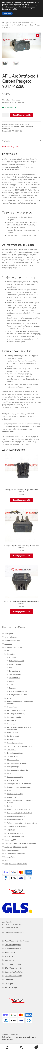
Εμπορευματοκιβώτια (12, 640)
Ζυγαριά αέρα (12, 756)
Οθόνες (9, 806)
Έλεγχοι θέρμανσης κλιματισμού (19, 746)
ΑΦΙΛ (13, 25)
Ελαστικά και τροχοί (12, 637)
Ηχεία (9, 773)
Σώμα (6, 860)
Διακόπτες (11, 739)
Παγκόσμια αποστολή (13, 976)
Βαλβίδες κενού (13, 736)
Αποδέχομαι (7, 13)
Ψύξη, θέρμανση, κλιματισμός (15, 864)
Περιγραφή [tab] (6, 141)
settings (14, 10)
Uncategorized (9, 634)
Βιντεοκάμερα (14, 671)
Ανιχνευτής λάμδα (14, 717)
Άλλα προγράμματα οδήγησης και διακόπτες (20, 702)
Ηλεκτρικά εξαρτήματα (24, 23)
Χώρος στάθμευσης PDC (18, 695)
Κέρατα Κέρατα (12, 780)
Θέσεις (11, 681)
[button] (37, 35)
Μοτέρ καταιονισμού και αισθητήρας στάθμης (20, 802)
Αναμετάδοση (12, 707)
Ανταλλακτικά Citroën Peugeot (16, 941)
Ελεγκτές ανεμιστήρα (15, 743)
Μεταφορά (9, 960)
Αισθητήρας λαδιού (16, 661)
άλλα (9, 698)
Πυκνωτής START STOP (15, 820)
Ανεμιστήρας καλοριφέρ (16, 714)
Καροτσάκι (9, 956)
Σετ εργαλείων (10, 857)
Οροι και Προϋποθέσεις (14, 972)
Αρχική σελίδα (10, 23)
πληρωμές (9, 983)
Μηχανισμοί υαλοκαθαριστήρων (19, 787)
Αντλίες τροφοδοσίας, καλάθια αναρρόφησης (19, 728)
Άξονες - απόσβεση (16, 664)
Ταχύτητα (12, 688)
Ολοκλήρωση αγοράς (13, 968)
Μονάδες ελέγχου (13, 797)
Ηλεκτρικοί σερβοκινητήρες (17, 763)
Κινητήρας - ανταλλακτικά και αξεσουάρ (20, 843)
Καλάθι (33, 1045)
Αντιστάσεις (11, 720)
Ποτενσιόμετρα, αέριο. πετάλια (18, 809)
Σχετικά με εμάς (11, 987)
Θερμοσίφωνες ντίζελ (15, 777)
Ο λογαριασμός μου (13, 964)
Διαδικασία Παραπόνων (14, 948)
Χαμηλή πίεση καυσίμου (18, 691)
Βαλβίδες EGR (12, 733)
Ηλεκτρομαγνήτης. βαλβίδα (17, 770)
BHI (8, 651)
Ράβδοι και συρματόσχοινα (14, 853)
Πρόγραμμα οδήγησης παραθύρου (19, 813)
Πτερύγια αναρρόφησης (16, 816)
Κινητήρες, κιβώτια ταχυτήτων (15, 847)
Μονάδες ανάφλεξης (15, 794)
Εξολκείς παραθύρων (15, 753)
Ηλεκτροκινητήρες (13, 767)
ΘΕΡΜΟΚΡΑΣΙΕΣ (14, 678)
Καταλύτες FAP (10, 840)
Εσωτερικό (8, 644)
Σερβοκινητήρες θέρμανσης (17, 826)
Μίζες (9, 790)
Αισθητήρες (6, 25)
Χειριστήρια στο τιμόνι (15, 836)
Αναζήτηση (21, 1047)
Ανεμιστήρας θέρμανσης (16, 710)
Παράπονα (9, 979)
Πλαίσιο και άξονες (12, 850)
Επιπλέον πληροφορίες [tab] (11, 147)
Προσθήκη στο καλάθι (22, 115)
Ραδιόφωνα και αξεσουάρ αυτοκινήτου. (22, 823)
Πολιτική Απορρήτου (13, 944)
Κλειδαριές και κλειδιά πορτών (19, 784)
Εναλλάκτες (11, 750)
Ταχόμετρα (11, 830)
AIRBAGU (12, 657)
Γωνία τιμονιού (15, 674)
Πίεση (11, 685)
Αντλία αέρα (11, 724)
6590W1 (11, 131)
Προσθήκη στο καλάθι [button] (21, 500)
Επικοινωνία (10, 952)
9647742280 (19, 131)
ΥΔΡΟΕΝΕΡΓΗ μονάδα (15, 833)
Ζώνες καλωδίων (13, 760)
